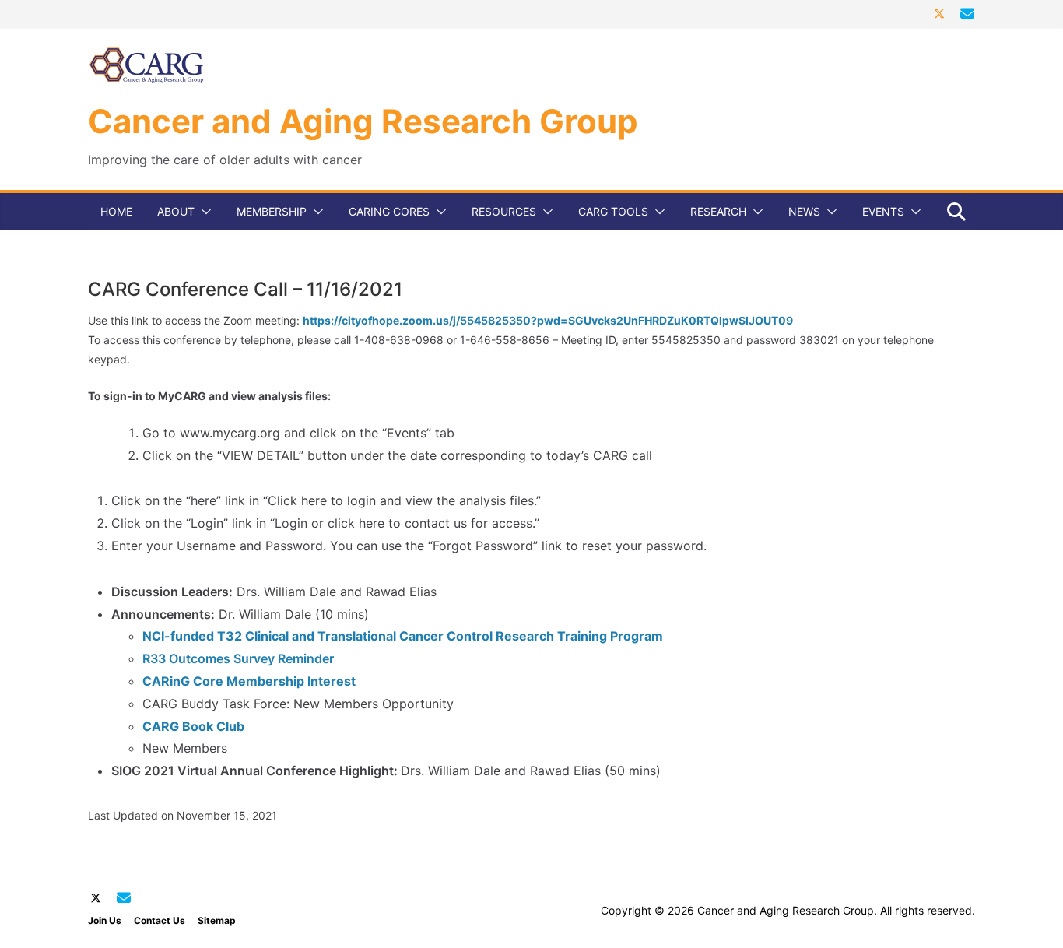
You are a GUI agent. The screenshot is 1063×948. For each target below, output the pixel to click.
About (176, 211)
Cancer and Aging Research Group (363, 121)
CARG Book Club (193, 726)
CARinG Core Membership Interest (249, 681)
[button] (203, 212)
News (804, 211)
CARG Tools (613, 211)
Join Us (104, 920)
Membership (272, 211)
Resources (504, 211)
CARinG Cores (389, 211)
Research (718, 211)
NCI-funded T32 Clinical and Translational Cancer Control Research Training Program (402, 636)
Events (883, 211)
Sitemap (217, 920)
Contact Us (159, 920)
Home (116, 211)
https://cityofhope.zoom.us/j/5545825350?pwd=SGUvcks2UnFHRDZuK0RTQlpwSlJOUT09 (548, 320)
